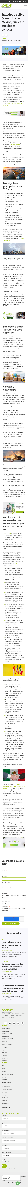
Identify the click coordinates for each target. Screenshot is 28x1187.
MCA (17, 563)
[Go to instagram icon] (14, 1023)
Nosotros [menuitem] (4, 1055)
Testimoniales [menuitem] (5, 1103)
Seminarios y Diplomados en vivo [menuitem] (7, 1032)
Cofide (4, 39)
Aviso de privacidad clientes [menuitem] (14, 1182)
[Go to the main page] (6, 6)
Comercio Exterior (15, 145)
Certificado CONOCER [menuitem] (5, 1051)
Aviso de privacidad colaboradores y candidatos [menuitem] (7, 1091)
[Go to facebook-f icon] (5, 1023)
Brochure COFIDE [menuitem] (6, 1082)
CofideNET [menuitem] (4, 1048)
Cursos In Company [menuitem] (7, 1044)
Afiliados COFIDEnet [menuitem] (7, 1075)
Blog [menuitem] (3, 1065)
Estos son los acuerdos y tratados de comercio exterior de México (13, 966)
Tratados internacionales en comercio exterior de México (14, 786)
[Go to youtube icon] (9, 1023)
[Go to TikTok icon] (22, 1023)
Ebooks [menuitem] (4, 1071)
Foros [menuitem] (3, 1068)
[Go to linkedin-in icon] (18, 1023)
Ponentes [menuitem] (4, 1100)
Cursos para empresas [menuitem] (5, 1059)
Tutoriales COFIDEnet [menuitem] (5, 1096)
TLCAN (9, 534)
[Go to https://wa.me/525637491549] (18, 1183)
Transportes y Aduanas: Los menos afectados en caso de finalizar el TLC (13, 988)
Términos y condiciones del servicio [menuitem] (12, 1181)
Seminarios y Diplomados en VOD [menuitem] (7, 1037)
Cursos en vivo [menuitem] (6, 1028)
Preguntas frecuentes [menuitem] (4, 1078)
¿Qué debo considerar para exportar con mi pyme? (12, 945)
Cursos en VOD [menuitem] (6, 1041)
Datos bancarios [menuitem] (6, 1086)
